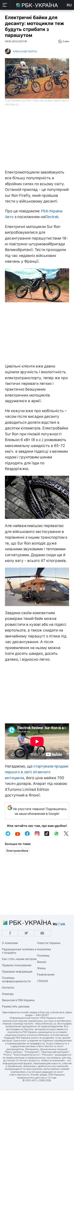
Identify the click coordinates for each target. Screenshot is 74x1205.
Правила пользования (16, 965)
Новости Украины (48, 943)
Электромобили (17, 850)
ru (55, 924)
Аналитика (44, 949)
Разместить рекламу (16, 1006)
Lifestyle (42, 980)
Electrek (51, 217)
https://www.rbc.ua (45, 1023)
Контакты (8, 987)
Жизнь (41, 968)
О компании (10, 943)
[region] (37, 139)
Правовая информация (17, 971)
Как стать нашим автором (19, 959)
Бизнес (42, 961)
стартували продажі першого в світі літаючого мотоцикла (36, 772)
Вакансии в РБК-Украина (18, 1000)
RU (69, 5)
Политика (43, 955)
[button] (5, 5)
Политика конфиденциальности (16, 979)
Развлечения (45, 974)
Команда (8, 993)
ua (62, 924)
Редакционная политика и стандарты (19, 951)
